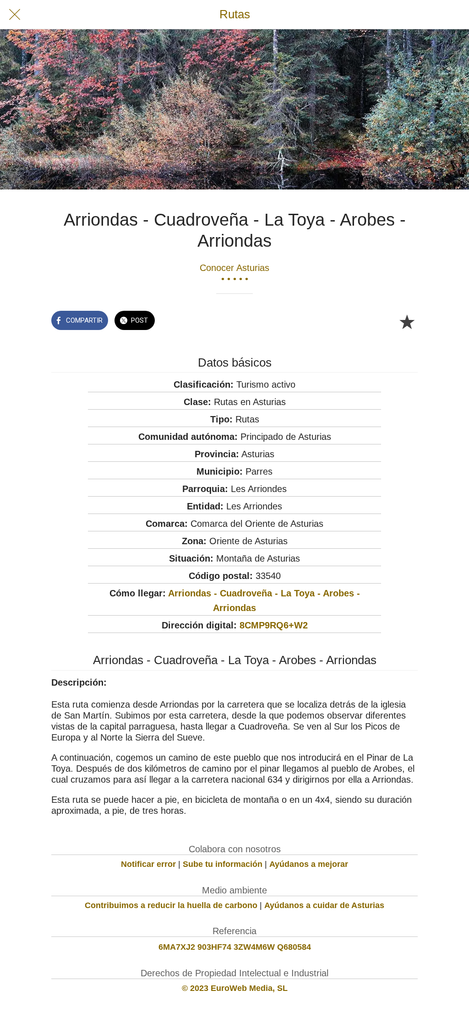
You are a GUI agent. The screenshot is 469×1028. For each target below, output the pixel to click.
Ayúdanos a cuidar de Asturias (324, 905)
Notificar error (148, 864)
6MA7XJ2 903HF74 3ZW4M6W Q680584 (234, 947)
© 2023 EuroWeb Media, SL (235, 988)
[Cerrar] (14, 14)
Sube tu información (222, 864)
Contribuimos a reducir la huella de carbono (171, 905)
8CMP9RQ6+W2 (274, 625)
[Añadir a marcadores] (407, 321)
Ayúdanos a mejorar (308, 864)
